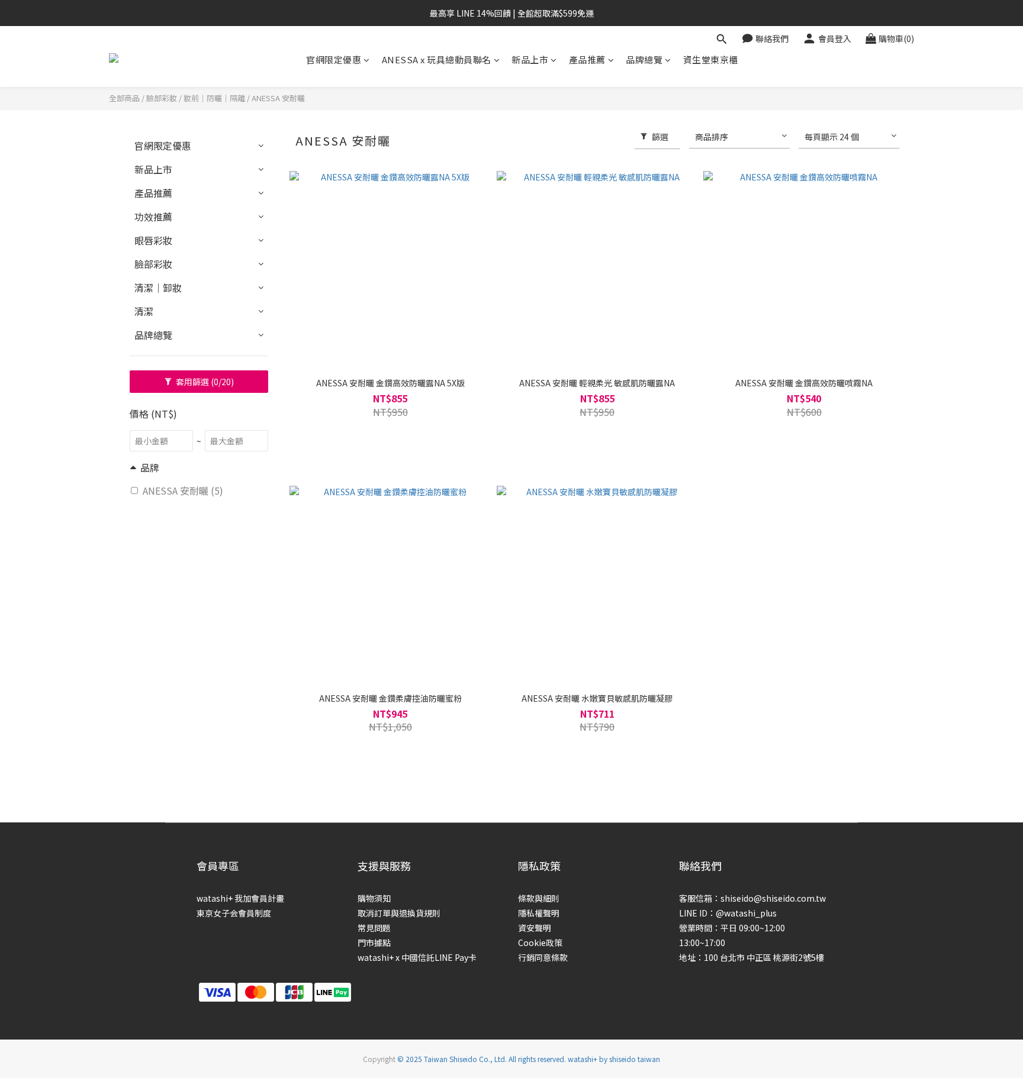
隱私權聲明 (538, 913)
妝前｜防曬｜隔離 (214, 98)
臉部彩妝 (161, 98)
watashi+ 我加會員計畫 (240, 898)
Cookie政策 (540, 942)
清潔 (143, 311)
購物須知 (374, 898)
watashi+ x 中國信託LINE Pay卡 (417, 957)
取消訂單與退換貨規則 (399, 913)
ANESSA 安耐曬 (278, 98)
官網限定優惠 (333, 59)
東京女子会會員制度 (234, 913)
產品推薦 (587, 59)
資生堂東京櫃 (710, 59)
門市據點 (374, 942)
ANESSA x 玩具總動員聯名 (436, 59)
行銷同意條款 (543, 957)
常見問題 (374, 928)
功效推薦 (153, 216)
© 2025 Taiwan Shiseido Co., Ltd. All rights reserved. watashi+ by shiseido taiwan (528, 1059)
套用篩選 (204, 382)
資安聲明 (534, 928)
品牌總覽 (644, 59)
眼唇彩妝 (153, 240)
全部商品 (124, 98)
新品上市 (529, 59)
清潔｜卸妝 (158, 287)
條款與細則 (538, 898)
